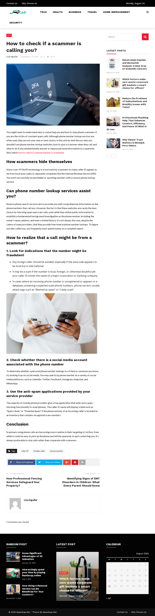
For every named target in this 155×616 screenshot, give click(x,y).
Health (58, 12)
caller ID (24, 451)
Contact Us (12, 3)
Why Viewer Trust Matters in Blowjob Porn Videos (133, 142)
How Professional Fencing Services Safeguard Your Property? (24, 482)
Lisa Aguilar (12, 56)
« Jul (108, 598)
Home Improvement (116, 12)
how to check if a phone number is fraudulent (41, 152)
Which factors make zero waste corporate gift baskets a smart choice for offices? (135, 84)
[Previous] (109, 156)
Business (75, 12)
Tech (43, 12)
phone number (56, 451)
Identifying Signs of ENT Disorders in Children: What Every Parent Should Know (81, 482)
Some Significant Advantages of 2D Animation (32, 556)
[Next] (114, 156)
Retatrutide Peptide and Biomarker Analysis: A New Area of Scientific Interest (134, 64)
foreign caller (39, 451)
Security (15, 22)
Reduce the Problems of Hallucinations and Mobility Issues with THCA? (134, 103)
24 (109, 586)
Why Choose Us (29, 3)
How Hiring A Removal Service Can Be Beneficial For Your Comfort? (34, 590)
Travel (92, 12)
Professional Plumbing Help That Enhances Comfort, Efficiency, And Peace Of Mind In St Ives (127, 123)
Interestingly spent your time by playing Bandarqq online (33, 572)
